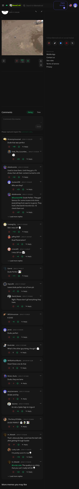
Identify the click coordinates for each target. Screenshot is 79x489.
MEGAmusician (13, 314)
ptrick (9, 330)
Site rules (50, 60)
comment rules (26, 132)
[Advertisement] (61, 21)
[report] (41, 61)
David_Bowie (16, 296)
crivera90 (15, 249)
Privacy (49, 67)
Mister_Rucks (12, 376)
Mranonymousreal (14, 139)
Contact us (50, 57)
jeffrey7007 (15, 237)
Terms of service (52, 64)
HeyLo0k (10, 284)
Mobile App (50, 54)
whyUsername (12, 391)
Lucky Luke (15, 449)
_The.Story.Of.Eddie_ (14, 419)
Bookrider (11, 345)
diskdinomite (12, 167)
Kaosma (14, 404)
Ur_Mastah (11, 435)
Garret (9, 268)
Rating (30, 112)
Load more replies (16, 217)
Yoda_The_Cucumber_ (19, 152)
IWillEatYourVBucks (14, 360)
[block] (41, 65)
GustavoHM (16, 182)
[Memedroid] (6, 5)
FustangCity (11, 224)
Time (39, 112)
